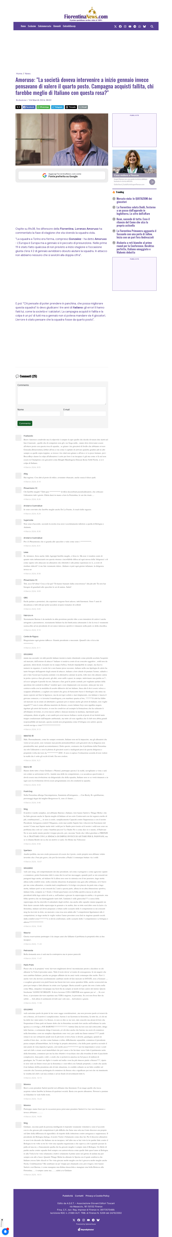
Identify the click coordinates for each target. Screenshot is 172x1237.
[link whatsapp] (139, 26)
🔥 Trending (118, 192)
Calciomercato (44, 26)
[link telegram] (134, 26)
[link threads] (144, 26)
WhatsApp (44, 107)
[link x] (115, 26)
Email (84, 107)
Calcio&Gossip (69, 26)
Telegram (58, 107)
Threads (72, 107)
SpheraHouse (91, 1224)
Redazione (21, 100)
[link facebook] (120, 26)
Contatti (79, 1195)
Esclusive (32, 26)
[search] (152, 26)
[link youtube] (130, 26)
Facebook (30, 107)
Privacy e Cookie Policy (97, 1195)
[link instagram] (125, 26)
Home (23, 26)
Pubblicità (68, 1195)
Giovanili (57, 26)
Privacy (1, 1224)
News (28, 73)
